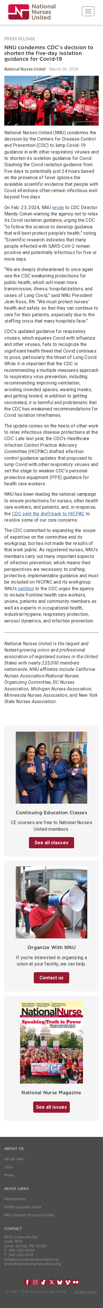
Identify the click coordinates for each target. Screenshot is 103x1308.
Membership (15, 1199)
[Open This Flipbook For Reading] (51, 1044)
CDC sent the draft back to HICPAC (48, 513)
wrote (58, 207)
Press (9, 1175)
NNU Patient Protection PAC (29, 1215)
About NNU (14, 1159)
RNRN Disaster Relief (23, 1207)
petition (26, 588)
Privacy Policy (86, 1291)
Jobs (8, 1167)
